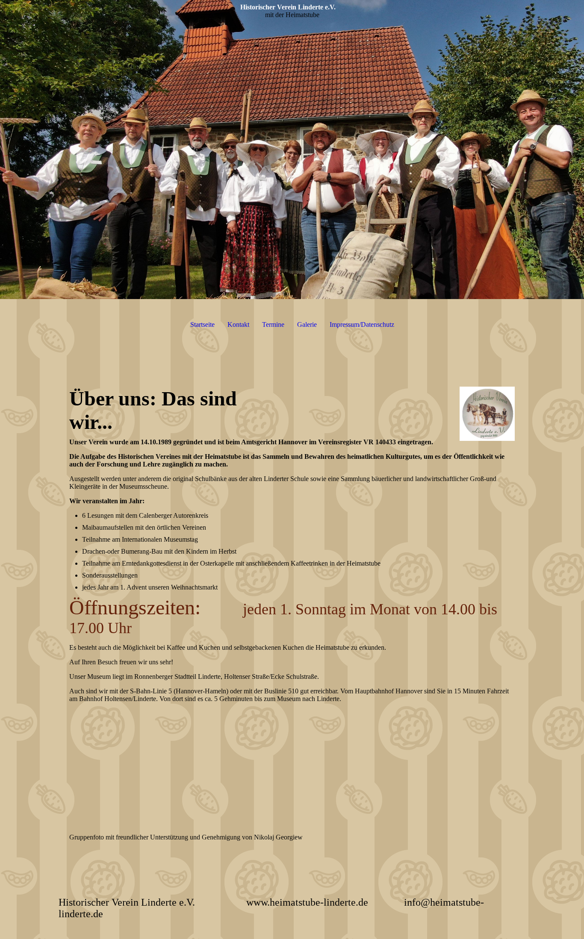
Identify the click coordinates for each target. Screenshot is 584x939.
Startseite (202, 324)
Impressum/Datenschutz (362, 324)
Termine (273, 324)
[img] (292, 149)
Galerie (307, 324)
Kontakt (238, 324)
